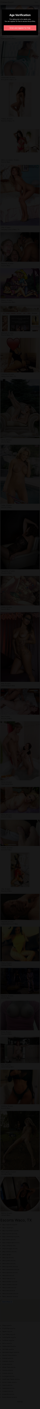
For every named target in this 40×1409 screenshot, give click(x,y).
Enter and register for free (20, 28)
